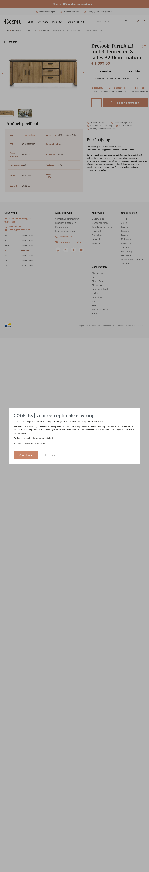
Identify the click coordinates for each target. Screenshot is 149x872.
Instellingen (51, 455)
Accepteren (25, 455)
